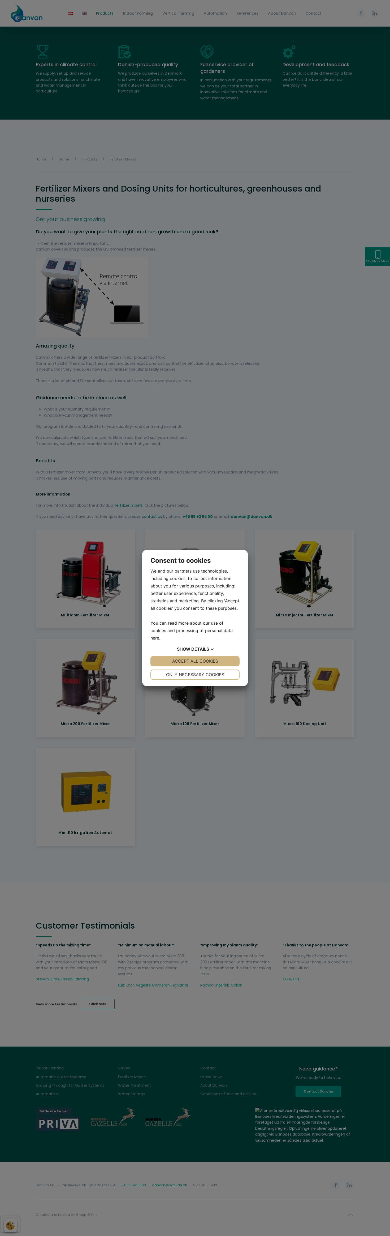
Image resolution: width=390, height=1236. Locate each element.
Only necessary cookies (195, 674)
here (154, 638)
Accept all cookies (195, 661)
